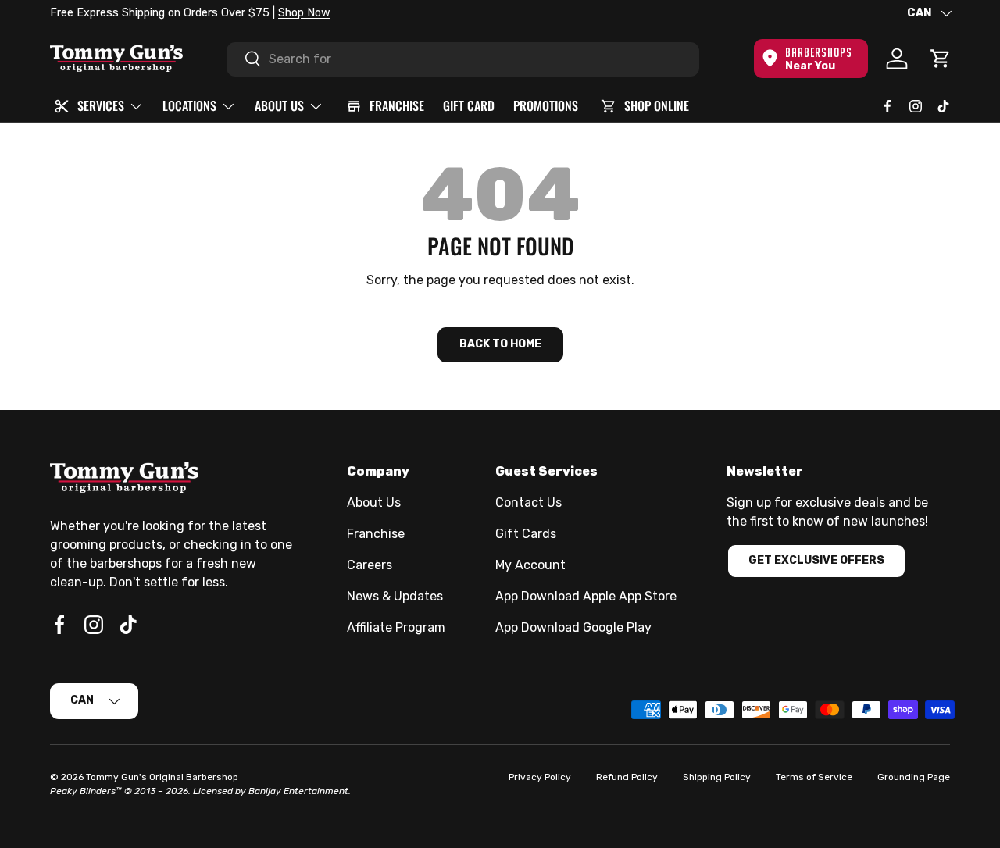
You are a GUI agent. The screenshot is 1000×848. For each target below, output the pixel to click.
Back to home (500, 344)
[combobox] (463, 58)
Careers (369, 565)
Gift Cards (525, 533)
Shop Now (304, 13)
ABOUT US (279, 105)
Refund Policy (627, 776)
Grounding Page (913, 776)
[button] (940, 58)
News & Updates (395, 596)
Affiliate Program (396, 627)
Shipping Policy (717, 776)
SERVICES (100, 105)
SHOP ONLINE (656, 105)
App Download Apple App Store (586, 596)
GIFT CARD (469, 105)
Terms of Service (814, 776)
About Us (374, 502)
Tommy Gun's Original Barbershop (162, 776)
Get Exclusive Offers (816, 560)
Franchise (376, 533)
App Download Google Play (573, 627)
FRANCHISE (397, 105)
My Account (530, 565)
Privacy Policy (540, 776)
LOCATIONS (189, 105)
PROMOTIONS (545, 105)
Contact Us (528, 502)
